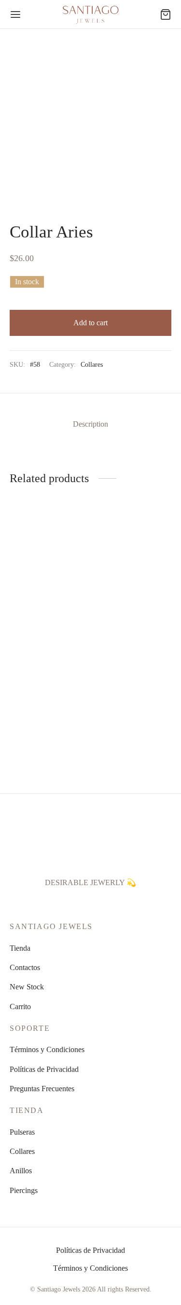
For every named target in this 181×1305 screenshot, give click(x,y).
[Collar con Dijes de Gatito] (132, 546)
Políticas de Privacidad (44, 1069)
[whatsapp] (102, 903)
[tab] (90, 424)
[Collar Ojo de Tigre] (132, 679)
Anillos (21, 1170)
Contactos (25, 967)
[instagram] (79, 903)
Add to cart (90, 323)
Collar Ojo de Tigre (123, 730)
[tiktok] (124, 903)
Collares (92, 364)
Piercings (24, 1190)
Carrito (20, 1006)
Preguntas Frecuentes (42, 1088)
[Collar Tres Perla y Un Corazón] (48, 679)
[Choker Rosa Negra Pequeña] (48, 546)
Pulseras (22, 1132)
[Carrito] (165, 14)
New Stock (27, 987)
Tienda (20, 948)
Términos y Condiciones (47, 1049)
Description (90, 424)
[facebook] (57, 903)
